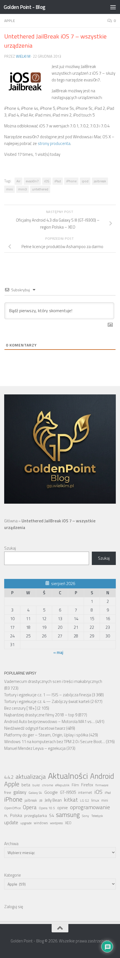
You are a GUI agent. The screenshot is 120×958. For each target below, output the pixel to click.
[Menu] (113, 7)
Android (102, 776)
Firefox (87, 785)
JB (40, 800)
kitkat (71, 799)
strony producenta (54, 143)
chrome (47, 785)
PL (6, 815)
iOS (46, 181)
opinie (62, 807)
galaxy (19, 792)
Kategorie (12, 875)
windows (41, 823)
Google (51, 792)
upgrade (26, 823)
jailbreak (100, 181)
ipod (85, 181)
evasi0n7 (32, 181)
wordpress (56, 823)
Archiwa (11, 843)
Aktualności (68, 775)
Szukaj (10, 548)
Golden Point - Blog (24, 7)
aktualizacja (31, 776)
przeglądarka (35, 816)
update (11, 822)
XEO (68, 823)
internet (85, 792)
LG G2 (84, 800)
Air (18, 181)
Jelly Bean (53, 800)
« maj (58, 652)
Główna (11, 521)
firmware (101, 785)
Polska (16, 815)
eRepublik (62, 785)
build (36, 785)
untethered (40, 189)
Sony (85, 815)
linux (95, 800)
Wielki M (23, 56)
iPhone (71, 181)
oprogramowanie (90, 807)
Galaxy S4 (35, 792)
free (7, 792)
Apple (9, 20)
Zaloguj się (13, 906)
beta (25, 784)
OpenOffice (12, 808)
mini (9, 189)
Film (75, 785)
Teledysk (97, 815)
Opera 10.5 (47, 808)
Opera (30, 807)
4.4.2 (8, 777)
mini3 (22, 189)
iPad (57, 181)
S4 (51, 815)
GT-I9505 (68, 792)
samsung (68, 814)
